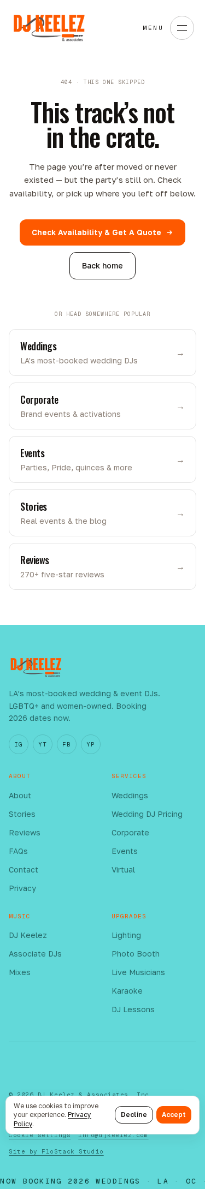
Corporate (130, 832)
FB (66, 744)
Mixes (20, 972)
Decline (134, 1114)
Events (125, 851)
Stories (22, 813)
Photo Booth (136, 953)
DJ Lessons (133, 1009)
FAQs (18, 851)
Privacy (22, 888)
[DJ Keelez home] (49, 28)
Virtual (123, 869)
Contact (23, 869)
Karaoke (127, 990)
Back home (102, 265)
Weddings (130, 795)
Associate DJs (35, 953)
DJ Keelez (28, 935)
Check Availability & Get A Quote (96, 232)
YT (42, 744)
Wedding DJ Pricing (147, 813)
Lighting (126, 935)
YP (90, 744)
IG (18, 744)
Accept (174, 1114)
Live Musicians (138, 972)
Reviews (24, 832)
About (20, 795)
